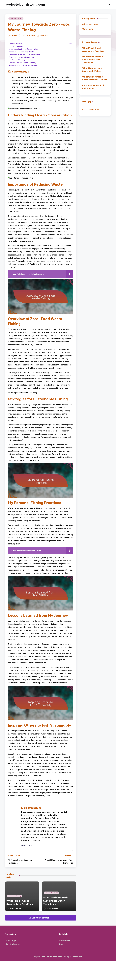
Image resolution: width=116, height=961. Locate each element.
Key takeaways (17, 47)
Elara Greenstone (31, 807)
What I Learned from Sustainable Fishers (92, 69)
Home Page (10, 940)
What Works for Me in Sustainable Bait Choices (94, 78)
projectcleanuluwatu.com (25, 4)
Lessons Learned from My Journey (22, 63)
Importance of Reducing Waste (21, 52)
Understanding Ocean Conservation (23, 49)
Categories (64, 940)
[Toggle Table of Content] (69, 43)
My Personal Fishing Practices (21, 60)
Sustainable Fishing (15, 18)
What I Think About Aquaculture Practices (93, 49)
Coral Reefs (87, 29)
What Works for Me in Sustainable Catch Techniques (55, 901)
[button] (26, 845)
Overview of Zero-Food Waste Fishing (24, 54)
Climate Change (90, 24)
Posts (62, 944)
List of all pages (12, 944)
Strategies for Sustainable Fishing (22, 57)
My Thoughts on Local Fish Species (93, 87)
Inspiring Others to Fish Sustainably (23, 65)
